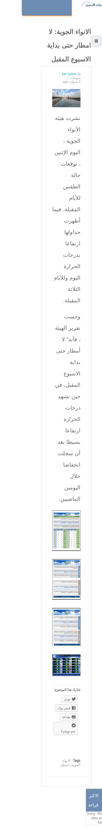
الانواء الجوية (71, 763)
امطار (64, 765)
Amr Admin (69, 74)
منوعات (75, 78)
